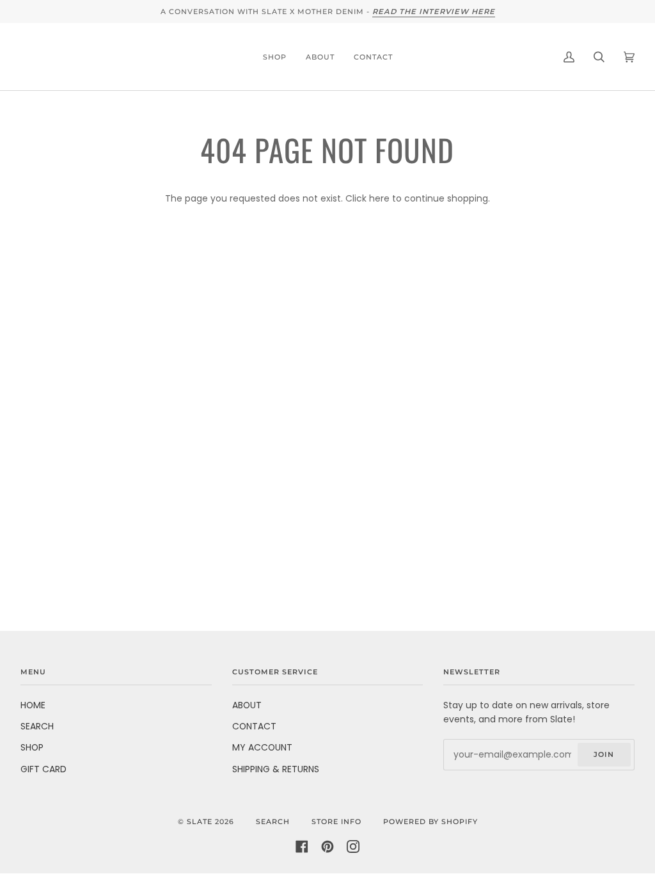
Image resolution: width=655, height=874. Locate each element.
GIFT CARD (43, 769)
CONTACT (254, 726)
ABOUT (247, 705)
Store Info (336, 821)
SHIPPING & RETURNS (275, 769)
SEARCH (37, 726)
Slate (199, 821)
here (379, 198)
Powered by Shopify (430, 821)
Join (604, 754)
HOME (32, 705)
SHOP (31, 747)
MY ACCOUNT (262, 747)
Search (273, 821)
